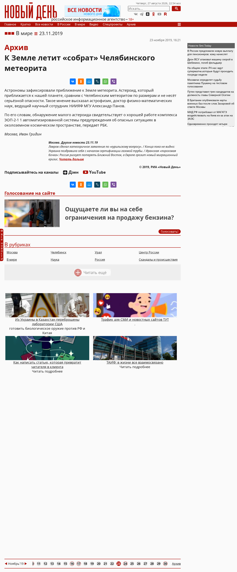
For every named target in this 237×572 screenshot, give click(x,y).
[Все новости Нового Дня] (92, 11)
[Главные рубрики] (180, 24)
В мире (80, 24)
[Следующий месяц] (26, 563)
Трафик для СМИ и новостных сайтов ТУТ (135, 319)
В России (63, 24)
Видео (93, 24)
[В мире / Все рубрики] (36, 33)
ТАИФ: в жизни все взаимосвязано (134, 362)
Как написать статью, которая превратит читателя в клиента (47, 364)
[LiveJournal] (97, 81)
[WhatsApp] (105, 81)
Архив (131, 24)
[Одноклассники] (81, 81)
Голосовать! (169, 232)
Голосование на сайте (29, 193)
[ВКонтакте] (73, 81)
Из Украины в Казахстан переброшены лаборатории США (47, 321)
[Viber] (113, 81)
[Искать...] (176, 8)
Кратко (26, 24)
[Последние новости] (3, 245)
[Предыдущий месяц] (6, 563)
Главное (10, 24)
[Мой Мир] (89, 81)
